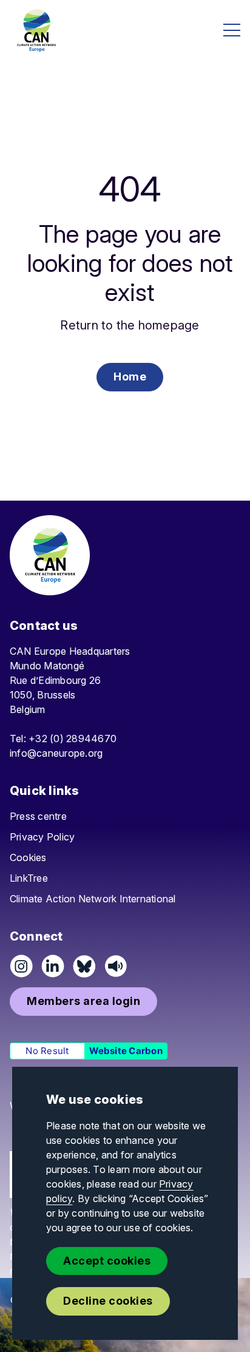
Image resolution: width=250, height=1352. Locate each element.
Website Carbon (126, 1050)
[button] (129, 377)
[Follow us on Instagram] (21, 966)
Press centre (38, 816)
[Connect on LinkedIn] (52, 966)
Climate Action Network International (93, 899)
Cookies (28, 857)
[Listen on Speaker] (115, 966)
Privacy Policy (42, 837)
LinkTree (29, 878)
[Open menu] (231, 30)
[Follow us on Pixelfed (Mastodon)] (84, 966)
